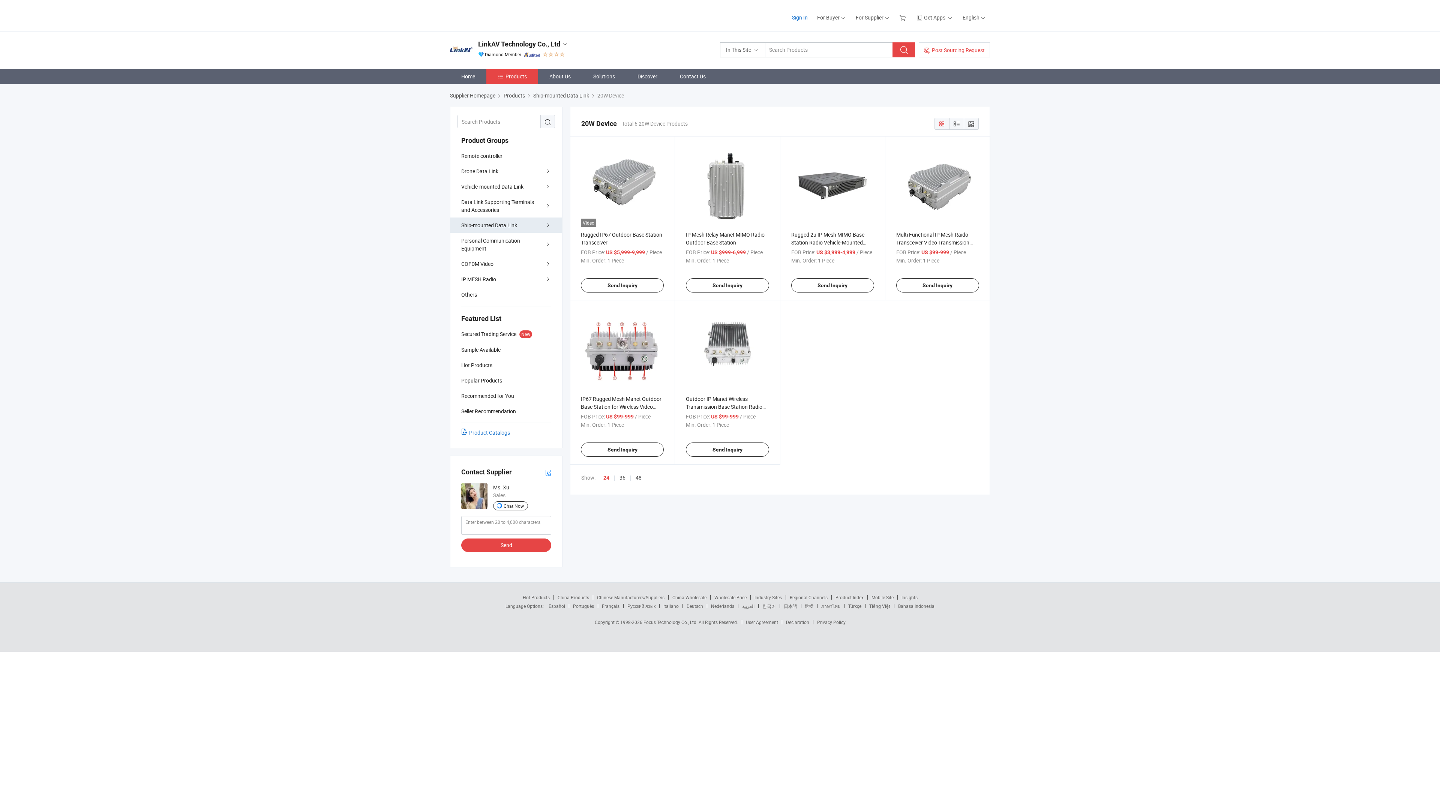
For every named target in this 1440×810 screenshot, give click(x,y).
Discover (647, 76)
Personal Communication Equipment (490, 244)
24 (606, 478)
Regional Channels (809, 597)
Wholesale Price (730, 597)
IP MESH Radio (478, 279)
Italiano (671, 606)
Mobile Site (883, 597)
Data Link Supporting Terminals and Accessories (497, 205)
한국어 (769, 606)
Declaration (797, 622)
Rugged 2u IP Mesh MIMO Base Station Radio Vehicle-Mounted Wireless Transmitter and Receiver (830, 242)
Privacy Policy (831, 622)
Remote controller (481, 155)
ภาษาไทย (830, 606)
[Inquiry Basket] (904, 17)
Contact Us (693, 76)
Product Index (850, 597)
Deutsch (695, 606)
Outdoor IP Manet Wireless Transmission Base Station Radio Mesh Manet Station (724, 406)
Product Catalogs (489, 432)
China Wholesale (689, 597)
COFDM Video (477, 263)
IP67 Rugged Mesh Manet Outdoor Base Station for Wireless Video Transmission (621, 406)
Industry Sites (768, 597)
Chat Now (514, 506)
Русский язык (641, 606)
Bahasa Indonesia (916, 606)
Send (506, 545)
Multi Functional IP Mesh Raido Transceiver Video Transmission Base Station (932, 242)
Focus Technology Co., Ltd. (671, 622)
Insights (910, 597)
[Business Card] (548, 472)
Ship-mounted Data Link (489, 225)
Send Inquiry (623, 285)
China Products (573, 597)
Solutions (604, 76)
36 (623, 477)
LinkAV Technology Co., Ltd (519, 44)
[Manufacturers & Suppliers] (498, 15)
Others (469, 294)
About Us (560, 76)
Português (583, 606)
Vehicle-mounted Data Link (492, 186)
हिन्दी (809, 606)
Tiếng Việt (879, 606)
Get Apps (934, 17)
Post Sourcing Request (958, 50)
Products (516, 76)
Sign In (800, 17)
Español (557, 606)
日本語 (790, 606)
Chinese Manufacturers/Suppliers (630, 597)
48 (639, 477)
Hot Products (536, 597)
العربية (748, 606)
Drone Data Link (479, 171)
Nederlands (722, 606)
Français (611, 606)
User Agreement (762, 622)
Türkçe (854, 606)
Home (468, 76)
